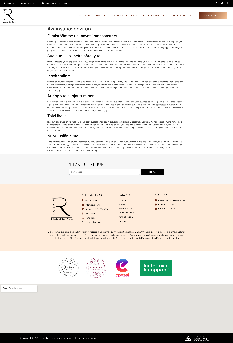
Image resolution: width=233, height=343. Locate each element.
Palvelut (85, 15)
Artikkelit (119, 15)
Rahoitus (137, 15)
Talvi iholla (57, 116)
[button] (217, 3)
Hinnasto (102, 15)
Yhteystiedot (181, 15)
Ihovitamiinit (58, 76)
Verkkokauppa (158, 15)
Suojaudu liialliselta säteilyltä (73, 56)
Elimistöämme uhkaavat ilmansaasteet (82, 36)
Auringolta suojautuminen (71, 95)
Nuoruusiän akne (62, 136)
